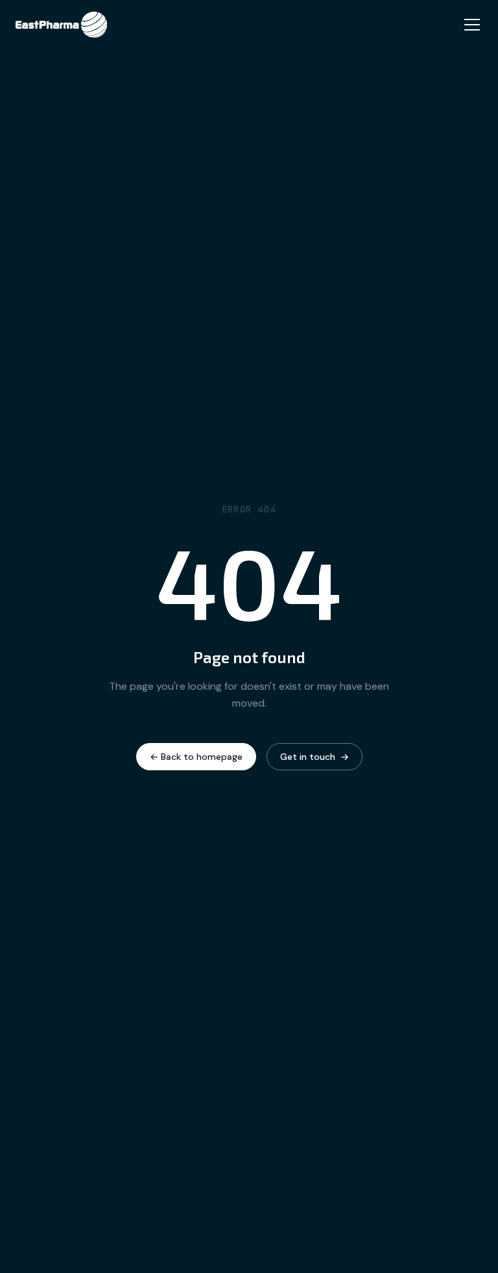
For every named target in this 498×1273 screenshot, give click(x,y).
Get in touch (314, 757)
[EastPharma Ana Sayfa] (61, 25)
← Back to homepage (196, 757)
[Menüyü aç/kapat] (472, 24)
